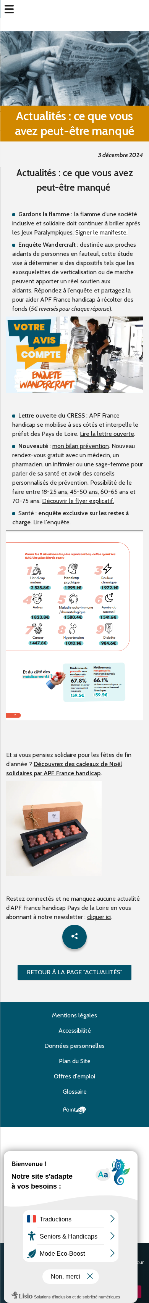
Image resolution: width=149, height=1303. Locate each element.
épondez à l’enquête (65, 290)
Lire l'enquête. (52, 522)
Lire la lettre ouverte (107, 433)
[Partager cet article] (74, 937)
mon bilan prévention (80, 446)
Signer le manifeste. (101, 232)
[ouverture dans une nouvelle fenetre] (74, 391)
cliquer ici (99, 917)
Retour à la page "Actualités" (74, 972)
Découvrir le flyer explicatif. (78, 500)
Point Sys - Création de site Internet (74, 1110)
